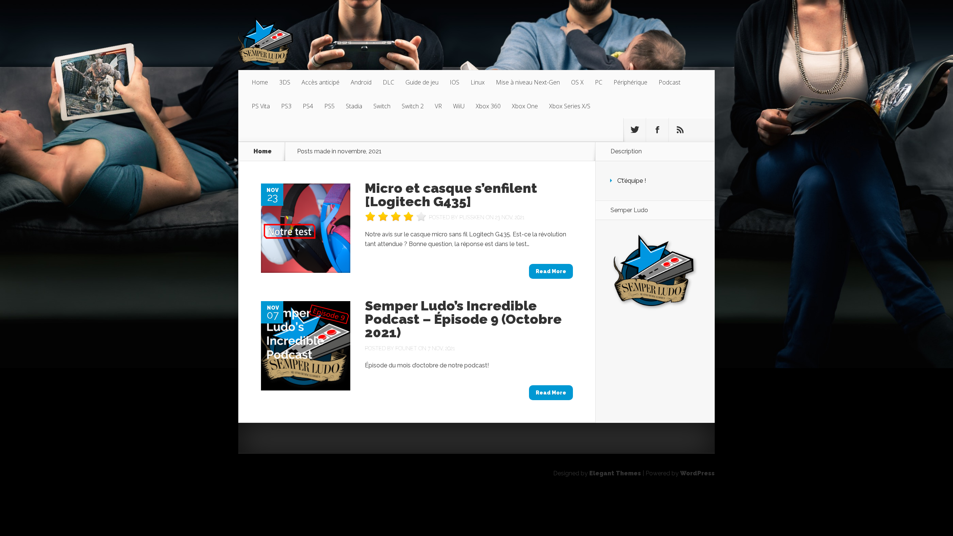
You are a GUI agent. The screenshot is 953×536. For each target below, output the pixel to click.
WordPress (697, 473)
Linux (478, 82)
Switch (382, 106)
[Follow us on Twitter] (635, 130)
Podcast (670, 82)
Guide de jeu (422, 82)
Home (260, 82)
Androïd (361, 82)
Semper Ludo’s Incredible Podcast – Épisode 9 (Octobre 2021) (463, 319)
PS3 (286, 106)
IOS (454, 82)
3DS (284, 82)
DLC (388, 82)
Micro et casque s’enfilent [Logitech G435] (451, 194)
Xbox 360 (488, 106)
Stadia (354, 106)
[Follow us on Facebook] (657, 130)
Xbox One (525, 106)
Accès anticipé (321, 82)
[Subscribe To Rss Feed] (680, 130)
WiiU (459, 106)
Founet (406, 348)
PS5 (329, 106)
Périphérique (630, 82)
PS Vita (261, 106)
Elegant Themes (615, 473)
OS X (577, 82)
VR (438, 106)
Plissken (471, 217)
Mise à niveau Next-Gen (528, 82)
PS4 (308, 106)
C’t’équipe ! (631, 180)
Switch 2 (413, 106)
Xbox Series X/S (569, 106)
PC (598, 82)
